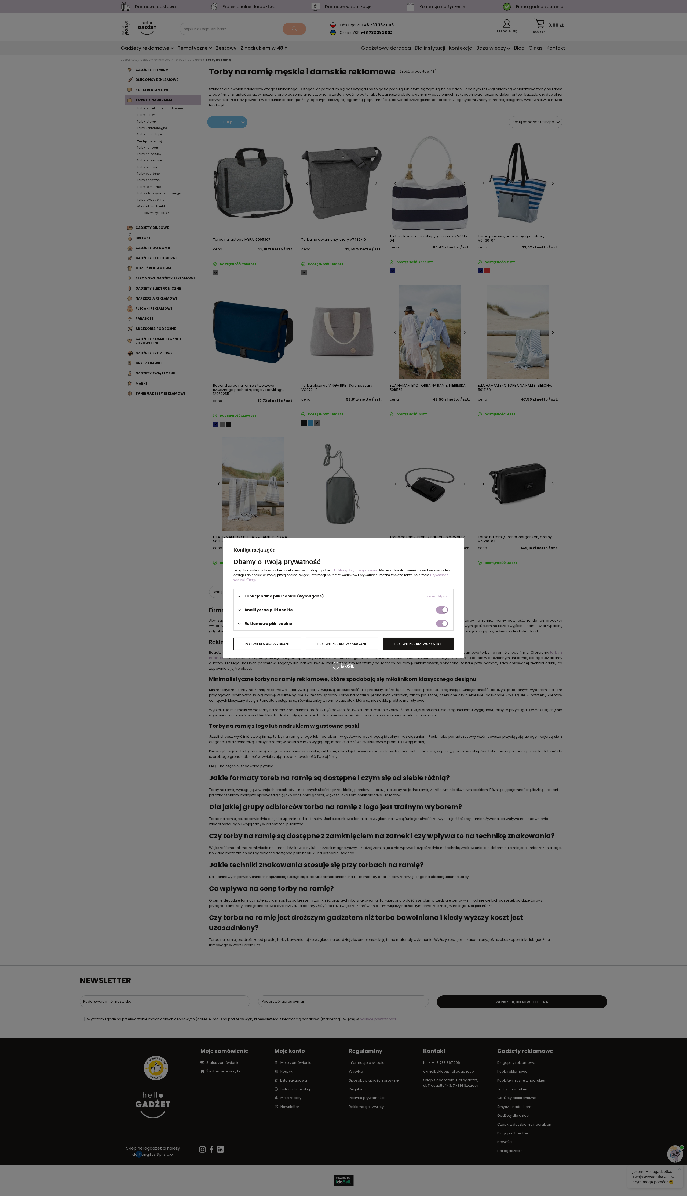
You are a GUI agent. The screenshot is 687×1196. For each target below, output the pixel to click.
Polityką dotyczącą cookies (355, 570)
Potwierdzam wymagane (342, 643)
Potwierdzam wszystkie (418, 643)
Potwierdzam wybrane (267, 643)
